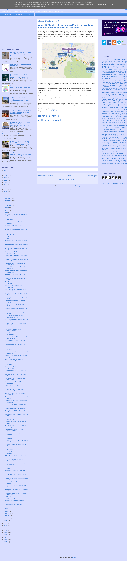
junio (6, 212)
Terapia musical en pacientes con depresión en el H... (14, 360)
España (114, 94)
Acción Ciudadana (108, 59)
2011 (5, 528)
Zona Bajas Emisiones (119, 165)
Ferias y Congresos (116, 98)
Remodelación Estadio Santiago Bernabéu (114, 148)
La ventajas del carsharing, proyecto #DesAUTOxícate (15, 233)
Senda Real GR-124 (107, 155)
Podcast (109, 143)
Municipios (106, 118)
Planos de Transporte (113, 142)
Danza (109, 82)
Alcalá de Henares (115, 61)
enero (7, 518)
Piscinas (118, 140)
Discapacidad (106, 83)
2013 (5, 523)
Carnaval (114, 68)
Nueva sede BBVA (107, 125)
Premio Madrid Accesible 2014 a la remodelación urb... (14, 430)
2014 (5, 521)
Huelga (117, 104)
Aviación (113, 64)
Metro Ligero (106, 116)
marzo (7, 513)
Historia (112, 104)
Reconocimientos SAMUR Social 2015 (15, 408)
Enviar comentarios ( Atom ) (72, 186)
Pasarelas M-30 (112, 136)
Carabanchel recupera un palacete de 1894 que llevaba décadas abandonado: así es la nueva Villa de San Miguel (21, 124)
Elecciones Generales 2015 (115, 86)
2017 (5, 191)
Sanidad (119, 152)
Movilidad (119, 116)
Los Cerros (118, 109)
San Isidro (112, 152)
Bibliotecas (123, 64)
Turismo (122, 162)
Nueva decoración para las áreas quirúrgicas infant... (14, 330)
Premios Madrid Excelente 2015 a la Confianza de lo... (15, 345)
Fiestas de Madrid (108, 99)
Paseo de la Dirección (108, 137)
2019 (5, 187)
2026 (5, 170)
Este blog (8, 14)
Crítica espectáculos (108, 80)
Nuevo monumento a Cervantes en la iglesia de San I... (15, 378)
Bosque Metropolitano (114, 66)
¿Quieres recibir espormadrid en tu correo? (113, 183)
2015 (5, 196)
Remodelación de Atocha (109, 147)
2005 (5, 542)
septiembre (8, 205)
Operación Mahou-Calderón (109, 133)
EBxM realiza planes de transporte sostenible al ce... (14, 497)
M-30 (124, 109)
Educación (112, 85)
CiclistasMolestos (116, 74)
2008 (5, 535)
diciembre (8, 198)
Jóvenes (105, 107)
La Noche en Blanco (114, 107)
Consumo (121, 79)
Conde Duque (113, 79)
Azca (118, 64)
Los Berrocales (111, 109)
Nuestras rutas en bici (114, 124)
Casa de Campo (107, 69)
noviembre (8, 200)
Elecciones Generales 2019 (112, 88)
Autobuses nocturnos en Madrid (10, 134)
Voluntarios (110, 165)
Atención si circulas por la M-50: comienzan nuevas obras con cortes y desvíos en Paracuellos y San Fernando (21, 154)
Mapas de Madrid (107, 113)
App (123, 61)
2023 (5, 177)
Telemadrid (116, 160)
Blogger (74, 557)
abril (6, 511)
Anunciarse (18, 14)
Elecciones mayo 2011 (108, 89)
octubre (7, 203)
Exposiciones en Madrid (117, 96)
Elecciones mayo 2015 (121, 89)
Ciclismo (109, 74)
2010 (5, 530)
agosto (7, 207)
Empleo (104, 92)
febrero (7, 515)
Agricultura (105, 61)
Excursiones (105, 96)
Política (115, 144)
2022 (5, 180)
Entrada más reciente (45, 176)
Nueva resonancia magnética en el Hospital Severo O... (14, 501)
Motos (113, 116)
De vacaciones (116, 82)
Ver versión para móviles (67, 179)
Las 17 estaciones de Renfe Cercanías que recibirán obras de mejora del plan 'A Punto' (21, 54)
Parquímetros (121, 134)
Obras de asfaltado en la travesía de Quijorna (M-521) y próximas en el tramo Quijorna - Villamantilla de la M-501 (21, 143)
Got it (110, 4)
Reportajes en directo (112, 150)
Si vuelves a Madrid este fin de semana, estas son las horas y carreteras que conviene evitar (21, 87)
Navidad (105, 122)
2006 (5, 539)
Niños (124, 122)
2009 (5, 532)
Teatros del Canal (107, 160)
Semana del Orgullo (117, 153)
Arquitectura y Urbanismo (113, 63)
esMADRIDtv (106, 94)
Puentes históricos (113, 145)
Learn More (102, 4)
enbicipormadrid (115, 92)
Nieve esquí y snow (115, 122)
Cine (122, 74)
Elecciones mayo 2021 (114, 91)
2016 (5, 194)
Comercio (114, 76)
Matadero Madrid (117, 113)
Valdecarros (105, 163)
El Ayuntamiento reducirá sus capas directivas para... (14, 305)
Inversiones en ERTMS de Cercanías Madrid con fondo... (15, 226)
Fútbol (115, 102)
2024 (5, 175)
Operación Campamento (110, 131)
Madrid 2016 (105, 111)
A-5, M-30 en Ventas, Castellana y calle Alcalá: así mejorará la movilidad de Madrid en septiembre (20, 112)
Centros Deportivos (109, 71)
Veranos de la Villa (113, 163)
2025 (5, 173)
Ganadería (120, 102)
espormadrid (122, 94)
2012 (5, 525)
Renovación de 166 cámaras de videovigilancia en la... (13, 505)
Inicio (69, 176)
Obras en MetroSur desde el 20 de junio (16, 327)
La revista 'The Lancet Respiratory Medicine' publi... (14, 460)
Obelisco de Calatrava (112, 127)
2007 (5, 537)
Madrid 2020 (112, 111)
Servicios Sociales (118, 155)
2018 (5, 189)
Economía (105, 85)
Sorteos (111, 157)
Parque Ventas (112, 134)
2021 (5, 182)
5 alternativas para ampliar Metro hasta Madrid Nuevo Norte (20, 65)
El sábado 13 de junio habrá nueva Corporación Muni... (14, 390)
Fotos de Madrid (107, 102)
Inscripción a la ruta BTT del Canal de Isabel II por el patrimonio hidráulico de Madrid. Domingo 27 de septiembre (20, 76)
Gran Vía (105, 104)
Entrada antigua (91, 176)
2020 (5, 184)
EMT (109, 92)
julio (6, 210)
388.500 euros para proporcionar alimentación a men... (14, 316)
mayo (7, 508)
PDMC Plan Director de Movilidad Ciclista (114, 139)
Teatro (121, 157)
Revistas (105, 152)
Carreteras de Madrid (51, 111)
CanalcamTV (106, 68)
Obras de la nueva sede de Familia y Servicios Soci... (15, 463)
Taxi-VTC (116, 157)
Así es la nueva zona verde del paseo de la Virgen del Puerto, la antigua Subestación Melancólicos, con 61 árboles (21, 100)
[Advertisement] (17, 32)
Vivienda (105, 165)
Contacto (29, 14)
